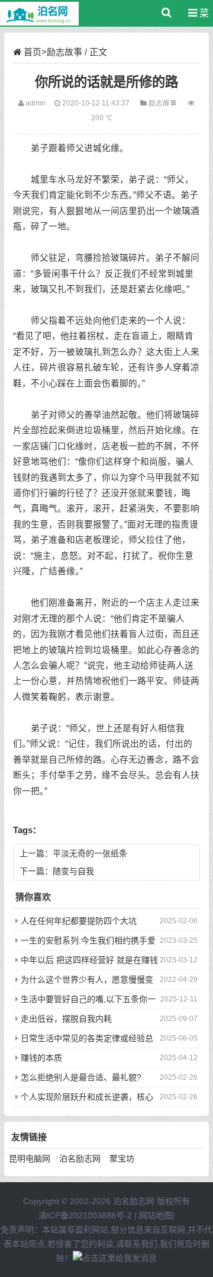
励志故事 (64, 52)
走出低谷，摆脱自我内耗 (66, 1018)
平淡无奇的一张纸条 (90, 853)
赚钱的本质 (41, 1057)
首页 (32, 52)
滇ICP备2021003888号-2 (85, 1215)
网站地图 (155, 1215)
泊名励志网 (80, 1158)
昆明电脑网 (29, 1158)
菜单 (201, 17)
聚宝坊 (121, 1158)
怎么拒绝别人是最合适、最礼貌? (81, 1077)
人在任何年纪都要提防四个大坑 (79, 921)
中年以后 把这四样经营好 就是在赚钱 (89, 960)
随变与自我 (73, 871)
